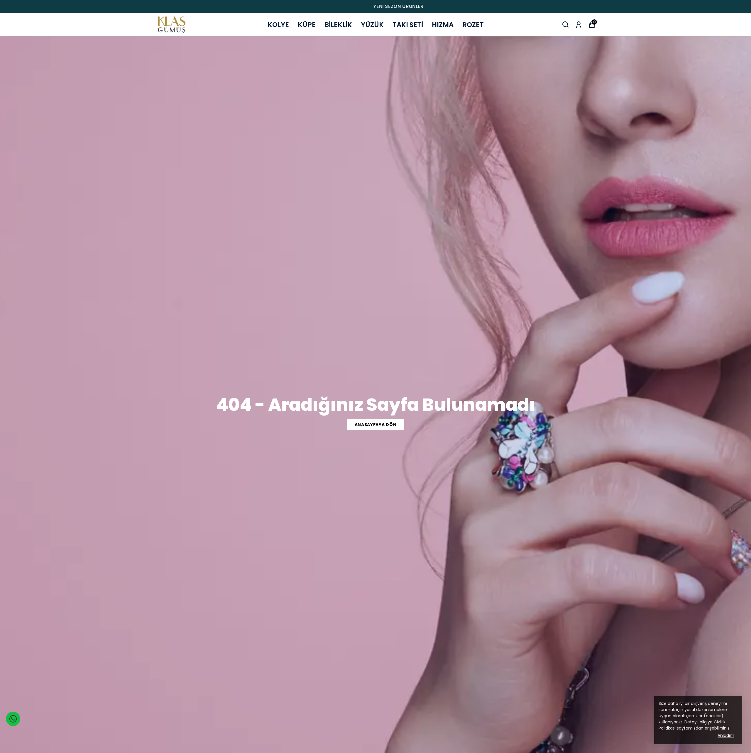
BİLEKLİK (338, 24)
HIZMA (443, 24)
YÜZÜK (372, 24)
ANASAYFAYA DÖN (376, 425)
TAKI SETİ (408, 24)
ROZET (473, 24)
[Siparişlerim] (578, 24)
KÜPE (307, 24)
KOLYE (278, 24)
